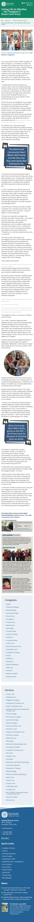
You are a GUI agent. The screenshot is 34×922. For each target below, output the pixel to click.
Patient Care (10, 625)
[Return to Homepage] (1, 20)
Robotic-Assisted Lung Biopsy (16, 774)
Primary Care (10, 622)
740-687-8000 (7, 832)
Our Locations (7, 864)
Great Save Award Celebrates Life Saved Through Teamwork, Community (16, 889)
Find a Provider (7, 856)
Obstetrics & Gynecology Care (16, 744)
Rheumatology (11, 610)
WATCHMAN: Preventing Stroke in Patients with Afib (17, 793)
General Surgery (11, 723)
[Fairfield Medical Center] (7, 4)
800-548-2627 (28, 3)
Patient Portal (7, 870)
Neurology (10, 628)
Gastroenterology (12, 613)
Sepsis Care (10, 777)
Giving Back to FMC (8, 859)
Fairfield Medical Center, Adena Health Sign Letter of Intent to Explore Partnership (17, 898)
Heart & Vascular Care (19, 20)
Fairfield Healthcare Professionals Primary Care (17, 710)
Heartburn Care (11, 729)
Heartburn (9, 661)
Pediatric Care (11, 756)
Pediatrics (9, 658)
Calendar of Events (8, 848)
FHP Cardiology (11, 714)
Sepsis (8, 604)
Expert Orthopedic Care (14, 706)
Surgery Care (10, 783)
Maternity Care (11, 738)
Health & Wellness (12, 665)
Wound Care (10, 616)
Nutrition (9, 671)
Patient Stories (11, 677)
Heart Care (24, 515)
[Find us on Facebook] (2, 838)
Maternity (9, 668)
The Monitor (14, 914)
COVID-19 (9, 637)
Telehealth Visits (11, 786)
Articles (7, 20)
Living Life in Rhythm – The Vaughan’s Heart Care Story (15, 23)
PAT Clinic (9, 753)
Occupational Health (13, 747)
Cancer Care (10, 643)
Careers (5, 851)
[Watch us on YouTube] (6, 838)
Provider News (11, 631)
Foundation (10, 619)
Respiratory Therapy (13, 768)
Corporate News (11, 640)
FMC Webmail (7, 878)
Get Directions (7, 828)
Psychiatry (9, 759)
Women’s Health (11, 797)
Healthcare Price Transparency (12, 862)
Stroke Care (10, 780)
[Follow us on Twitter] (4, 838)
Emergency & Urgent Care (15, 703)
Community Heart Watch (10, 517)
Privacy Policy (6, 875)
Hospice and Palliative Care (15, 732)
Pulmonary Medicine (13, 765)
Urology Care (10, 789)
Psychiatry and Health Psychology (17, 762)
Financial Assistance (9, 854)
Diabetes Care (11, 697)
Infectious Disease (12, 607)
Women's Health (11, 674)
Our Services (6, 867)
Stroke (8, 655)
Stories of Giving (11, 634)
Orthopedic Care (11, 649)
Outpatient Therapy (13, 652)
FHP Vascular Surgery (13, 717)
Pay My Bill (6, 872)
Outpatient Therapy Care (14, 750)
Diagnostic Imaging (12, 700)
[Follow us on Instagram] (8, 838)
